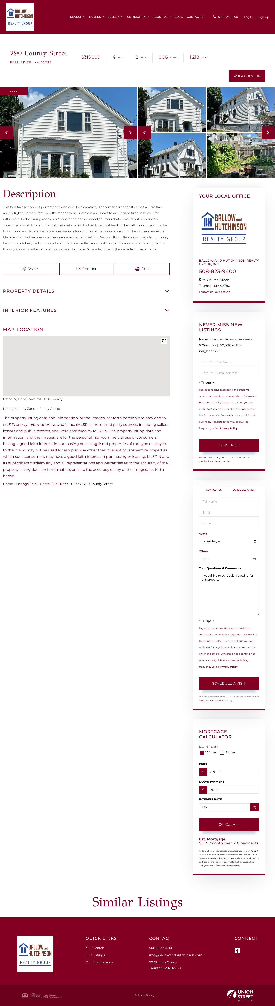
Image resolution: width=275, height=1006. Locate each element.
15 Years (230, 752)
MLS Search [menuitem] (95, 948)
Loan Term (208, 746)
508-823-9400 (228, 17)
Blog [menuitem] (179, 17)
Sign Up (263, 17)
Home (8, 484)
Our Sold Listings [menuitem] (99, 962)
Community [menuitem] (136, 17)
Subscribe (229, 445)
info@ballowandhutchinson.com (175, 955)
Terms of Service (218, 700)
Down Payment (211, 781)
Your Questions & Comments (220, 568)
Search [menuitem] (76, 17)
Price (203, 764)
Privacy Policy (228, 428)
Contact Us (206, 292)
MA (34, 484)
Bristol (45, 484)
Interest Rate (210, 799)
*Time (203, 551)
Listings (22, 484)
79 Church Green (165, 965)
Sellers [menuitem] (114, 17)
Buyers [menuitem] (95, 17)
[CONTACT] (247, 76)
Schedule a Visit (244, 489)
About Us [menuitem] (160, 17)
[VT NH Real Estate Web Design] (240, 995)
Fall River (61, 484)
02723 (76, 484)
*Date (203, 534)
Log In (248, 17)
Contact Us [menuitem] (196, 17)
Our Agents (222, 292)
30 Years (211, 752)
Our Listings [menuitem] (95, 955)
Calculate (229, 825)
